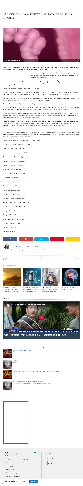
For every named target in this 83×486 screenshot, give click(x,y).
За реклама (9, 466)
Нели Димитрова (21, 246)
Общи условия (23, 484)
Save (58, 238)
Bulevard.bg (50, 459)
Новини (8, 463)
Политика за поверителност (36, 484)
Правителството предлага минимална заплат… (68, 259)
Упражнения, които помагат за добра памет (69, 288)
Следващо (76, 257)
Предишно (7, 257)
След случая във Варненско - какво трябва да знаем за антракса (28, 104)
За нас (8, 459)
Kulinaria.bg (66, 459)
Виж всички (51, 463)
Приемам (33, 481)
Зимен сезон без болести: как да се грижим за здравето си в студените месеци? (51, 289)
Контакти (26, 463)
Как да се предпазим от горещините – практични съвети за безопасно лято (11, 289)
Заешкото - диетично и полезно (10, 259)
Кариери (26, 459)
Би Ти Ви (57, 75)
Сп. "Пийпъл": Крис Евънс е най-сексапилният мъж (35, 334)
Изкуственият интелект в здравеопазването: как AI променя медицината (31, 289)
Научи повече (24, 481)
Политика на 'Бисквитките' (13, 476)
